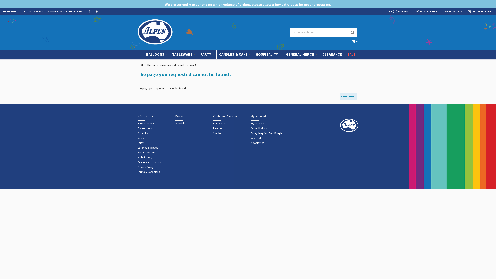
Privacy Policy (146, 167)
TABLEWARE (183, 54)
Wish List (256, 138)
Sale (351, 54)
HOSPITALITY (267, 54)
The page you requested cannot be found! (171, 65)
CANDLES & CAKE (234, 54)
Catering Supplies (148, 147)
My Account (257, 123)
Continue (348, 96)
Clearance (332, 54)
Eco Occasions (146, 123)
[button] (355, 43)
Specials (180, 123)
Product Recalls (147, 152)
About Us (143, 133)
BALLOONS (155, 54)
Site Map (218, 133)
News (141, 138)
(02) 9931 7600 (398, 11)
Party (141, 143)
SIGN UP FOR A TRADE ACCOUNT (65, 11)
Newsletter (257, 143)
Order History (259, 128)
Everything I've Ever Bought (267, 133)
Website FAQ (145, 157)
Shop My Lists (453, 11)
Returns (217, 128)
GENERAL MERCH (300, 54)
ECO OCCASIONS (33, 11)
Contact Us (219, 123)
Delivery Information (149, 162)
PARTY (206, 54)
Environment (145, 128)
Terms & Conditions (149, 172)
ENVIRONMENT (11, 11)
